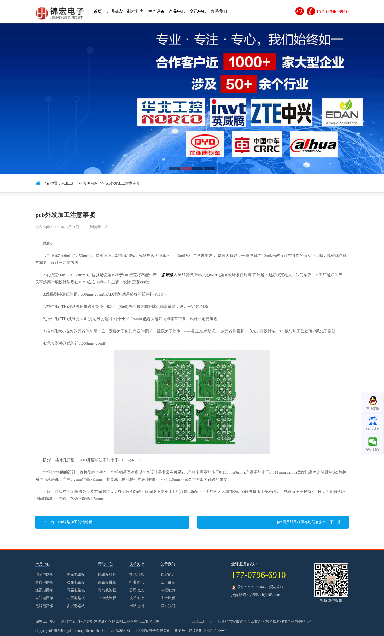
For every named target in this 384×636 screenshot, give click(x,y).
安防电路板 (44, 598)
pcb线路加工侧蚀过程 (75, 522)
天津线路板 (170, 544)
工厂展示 (168, 582)
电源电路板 (44, 606)
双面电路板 (76, 582)
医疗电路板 (44, 582)
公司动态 (136, 590)
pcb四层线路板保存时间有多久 (301, 522)
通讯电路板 (44, 590)
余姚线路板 (131, 544)
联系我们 (219, 11)
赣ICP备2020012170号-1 (208, 631)
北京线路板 (325, 544)
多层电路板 (76, 606)
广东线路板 (363, 544)
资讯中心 (198, 11)
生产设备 (156, 11)
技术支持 (136, 598)
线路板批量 (107, 582)
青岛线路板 (107, 590)
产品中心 (177, 11)
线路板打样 (107, 574)
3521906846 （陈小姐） (266, 587)
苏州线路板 (189, 544)
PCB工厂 (68, 183)
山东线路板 (247, 544)
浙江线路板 (93, 544)
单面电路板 (76, 574)
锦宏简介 (168, 574)
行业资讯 (136, 582)
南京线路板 (267, 544)
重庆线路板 (344, 544)
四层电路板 (76, 590)
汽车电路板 (44, 574)
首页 (98, 11)
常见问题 (90, 183)
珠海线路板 (74, 544)
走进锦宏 (114, 11)
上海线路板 (209, 544)
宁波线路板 (112, 544)
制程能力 (135, 11)
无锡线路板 (151, 544)
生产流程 (168, 598)
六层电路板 (76, 598)
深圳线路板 (228, 544)
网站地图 (136, 606)
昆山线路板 (286, 544)
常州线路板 (305, 544)
